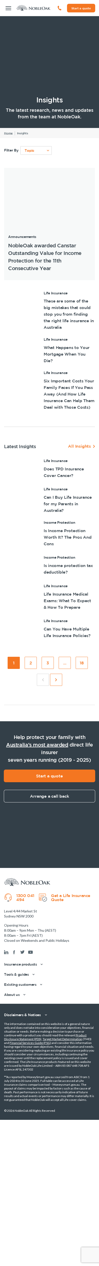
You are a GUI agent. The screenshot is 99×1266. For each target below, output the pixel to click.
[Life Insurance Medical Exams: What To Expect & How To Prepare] (49, 596)
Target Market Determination (62, 1039)
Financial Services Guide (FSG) (30, 1043)
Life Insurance (56, 293)
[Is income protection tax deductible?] (49, 565)
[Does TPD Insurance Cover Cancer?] (49, 468)
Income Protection (59, 522)
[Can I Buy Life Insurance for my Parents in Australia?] (49, 500)
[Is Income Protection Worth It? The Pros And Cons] (49, 533)
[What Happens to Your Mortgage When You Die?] (49, 350)
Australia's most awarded (37, 745)
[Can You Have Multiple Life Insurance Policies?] (49, 628)
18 (84, 664)
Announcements (22, 236)
